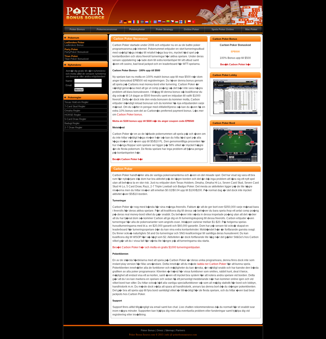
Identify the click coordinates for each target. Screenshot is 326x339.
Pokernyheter (137, 29)
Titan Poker (71, 56)
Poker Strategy (164, 29)
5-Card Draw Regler (75, 119)
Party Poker (71, 49)
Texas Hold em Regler (76, 102)
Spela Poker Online (223, 29)
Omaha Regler (72, 110)
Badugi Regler (72, 123)
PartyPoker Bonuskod (76, 52)
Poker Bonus (77, 29)
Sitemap (169, 330)
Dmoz (160, 330)
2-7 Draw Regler (73, 127)
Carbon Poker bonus (129, 114)
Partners (180, 330)
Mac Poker (251, 29)
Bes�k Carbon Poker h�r (127, 159)
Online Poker (191, 29)
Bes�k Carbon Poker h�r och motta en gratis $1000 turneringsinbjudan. (156, 247)
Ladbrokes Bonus (74, 45)
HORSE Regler (73, 114)
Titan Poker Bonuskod (76, 58)
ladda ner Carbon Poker (211, 264)
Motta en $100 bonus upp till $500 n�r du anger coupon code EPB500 (153, 121)
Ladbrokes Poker (74, 42)
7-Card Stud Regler (75, 106)
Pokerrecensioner (107, 29)
